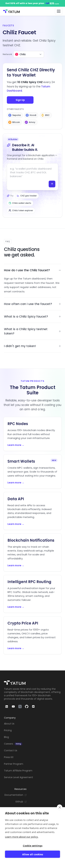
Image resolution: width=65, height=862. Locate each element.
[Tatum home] (11, 11)
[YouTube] (13, 706)
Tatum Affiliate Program (18, 770)
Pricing (8, 730)
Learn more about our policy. (21, 836)
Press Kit (9, 757)
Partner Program (13, 764)
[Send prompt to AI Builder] (52, 184)
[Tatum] (32, 683)
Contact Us (10, 750)
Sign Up (20, 100)
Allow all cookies (32, 854)
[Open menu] (58, 11)
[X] (20, 706)
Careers (12, 743)
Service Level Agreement (18, 777)
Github (19, 801)
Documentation (13, 795)
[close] (59, 807)
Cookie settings (32, 845)
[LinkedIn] (6, 706)
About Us (9, 723)
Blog (6, 737)
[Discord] (33, 706)
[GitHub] (26, 706)
